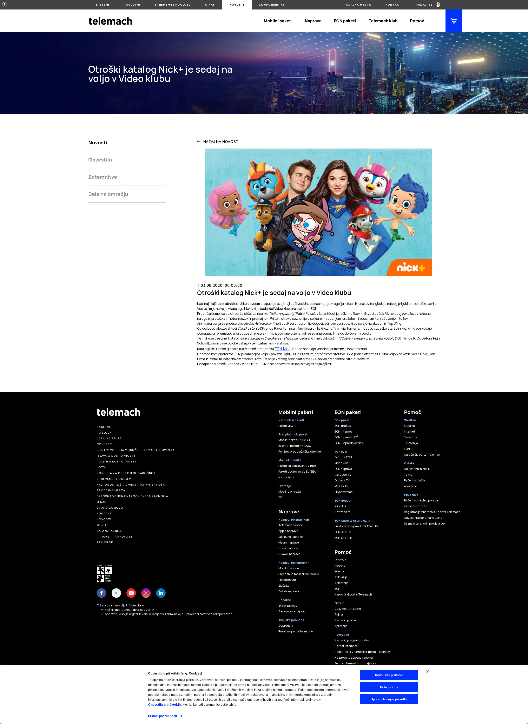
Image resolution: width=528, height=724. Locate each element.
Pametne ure (287, 580)
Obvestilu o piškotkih (164, 704)
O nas (210, 4)
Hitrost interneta (346, 646)
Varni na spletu (110, 438)
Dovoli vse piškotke (389, 675)
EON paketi (345, 21)
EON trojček (343, 426)
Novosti (237, 4)
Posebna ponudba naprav (296, 631)
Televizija (341, 577)
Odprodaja (285, 625)
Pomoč (417, 21)
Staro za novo (110, 507)
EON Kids (282, 348)
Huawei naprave (289, 554)
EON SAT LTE (343, 538)
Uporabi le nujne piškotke (389, 699)
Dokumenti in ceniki (348, 609)
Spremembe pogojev (173, 4)
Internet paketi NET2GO (294, 446)
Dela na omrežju (108, 193)
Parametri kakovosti (115, 536)
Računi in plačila (345, 620)
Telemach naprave (291, 525)
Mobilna (340, 565)
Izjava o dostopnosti (116, 456)
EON (337, 589)
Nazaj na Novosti (221, 141)
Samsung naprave (290, 537)
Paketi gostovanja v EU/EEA (297, 471)
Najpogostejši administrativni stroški (131, 484)
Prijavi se (424, 4)
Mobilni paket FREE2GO (294, 440)
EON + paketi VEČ (346, 437)
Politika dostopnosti (116, 461)
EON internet (343, 431)
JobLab (103, 525)
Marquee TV (343, 474)
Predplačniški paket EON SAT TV (356, 526)
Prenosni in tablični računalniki (298, 574)
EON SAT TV (343, 532)
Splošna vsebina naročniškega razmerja (132, 496)
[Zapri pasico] (427, 671)
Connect (104, 444)
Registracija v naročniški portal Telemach (363, 652)
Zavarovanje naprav (291, 611)
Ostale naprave (288, 591)
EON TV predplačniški (349, 443)
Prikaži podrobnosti (162, 716)
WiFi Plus (340, 506)
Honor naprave (288, 548)
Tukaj (100, 605)
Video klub (342, 463)
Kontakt (393, 4)
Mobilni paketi (278, 21)
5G (280, 497)
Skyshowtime (344, 492)
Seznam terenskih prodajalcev (355, 663)
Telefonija (341, 583)
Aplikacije (341, 626)
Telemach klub (383, 21)
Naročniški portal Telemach (353, 594)
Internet (340, 571)
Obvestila (100, 159)
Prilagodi (386, 687)
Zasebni (102, 4)
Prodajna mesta (356, 4)
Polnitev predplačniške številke (299, 451)
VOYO (101, 467)
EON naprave (343, 469)
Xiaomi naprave (288, 542)
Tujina (339, 614)
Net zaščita (286, 477)
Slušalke (284, 585)
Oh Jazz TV (342, 480)
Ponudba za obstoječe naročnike (126, 473)
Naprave (313, 21)
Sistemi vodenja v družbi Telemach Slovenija (135, 450)
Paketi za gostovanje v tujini (297, 466)
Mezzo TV (341, 486)
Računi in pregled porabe (352, 640)
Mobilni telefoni (288, 568)
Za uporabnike (272, 4)
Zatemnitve (102, 176)
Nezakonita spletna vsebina (354, 657)
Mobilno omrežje (290, 491)
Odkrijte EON (343, 457)
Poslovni (132, 4)
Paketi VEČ (285, 426)
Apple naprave (288, 531)
